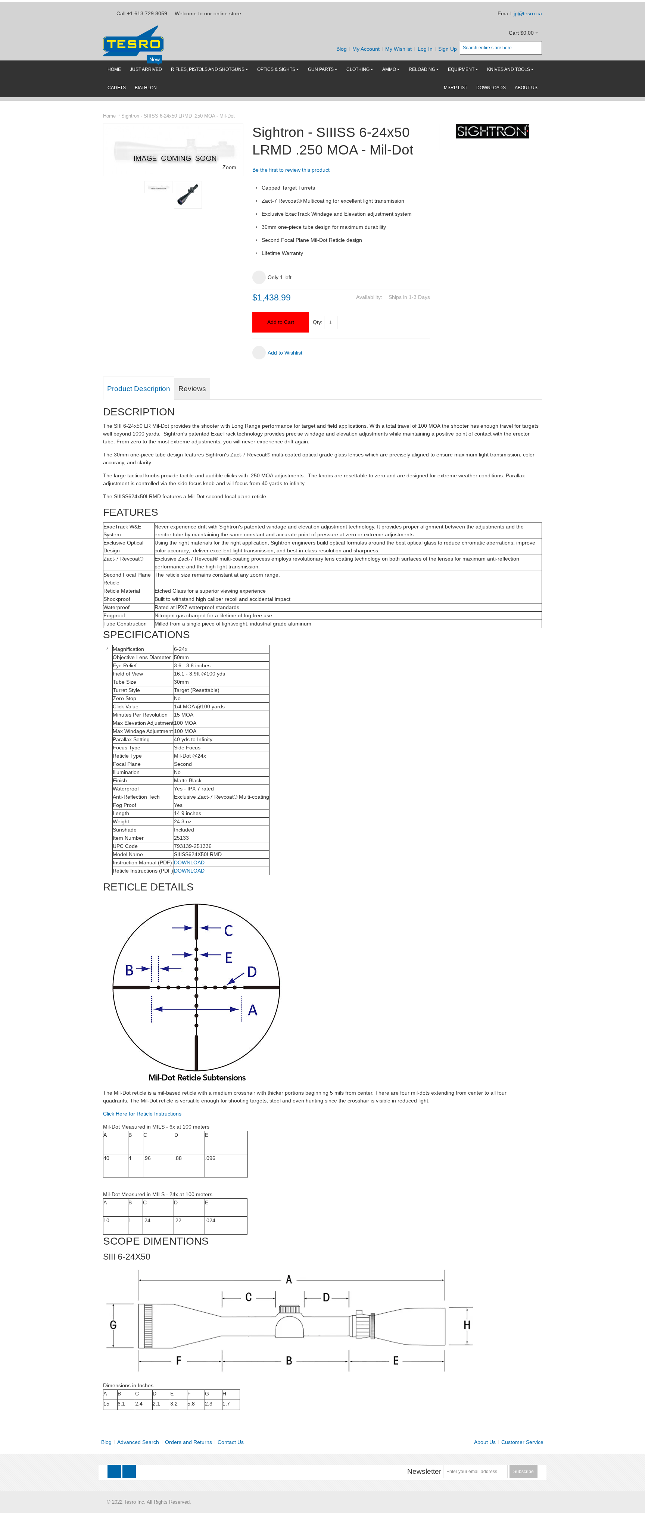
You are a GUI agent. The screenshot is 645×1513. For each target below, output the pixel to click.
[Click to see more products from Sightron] (492, 131)
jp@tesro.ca (528, 13)
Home (109, 116)
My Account (366, 49)
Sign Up (447, 49)
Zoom (229, 167)
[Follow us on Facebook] (115, 1472)
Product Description (138, 389)
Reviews (192, 389)
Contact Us (231, 1442)
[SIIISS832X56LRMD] (188, 195)
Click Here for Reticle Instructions (142, 1114)
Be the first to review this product (291, 170)
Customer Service (522, 1442)
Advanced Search (138, 1442)
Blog (341, 49)
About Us (485, 1442)
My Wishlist (398, 49)
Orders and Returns (188, 1442)
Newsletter (424, 1471)
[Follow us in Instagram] (129, 1472)
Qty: (317, 322)
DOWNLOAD (189, 862)
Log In (425, 49)
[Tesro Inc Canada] (133, 40)
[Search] (535, 47)
